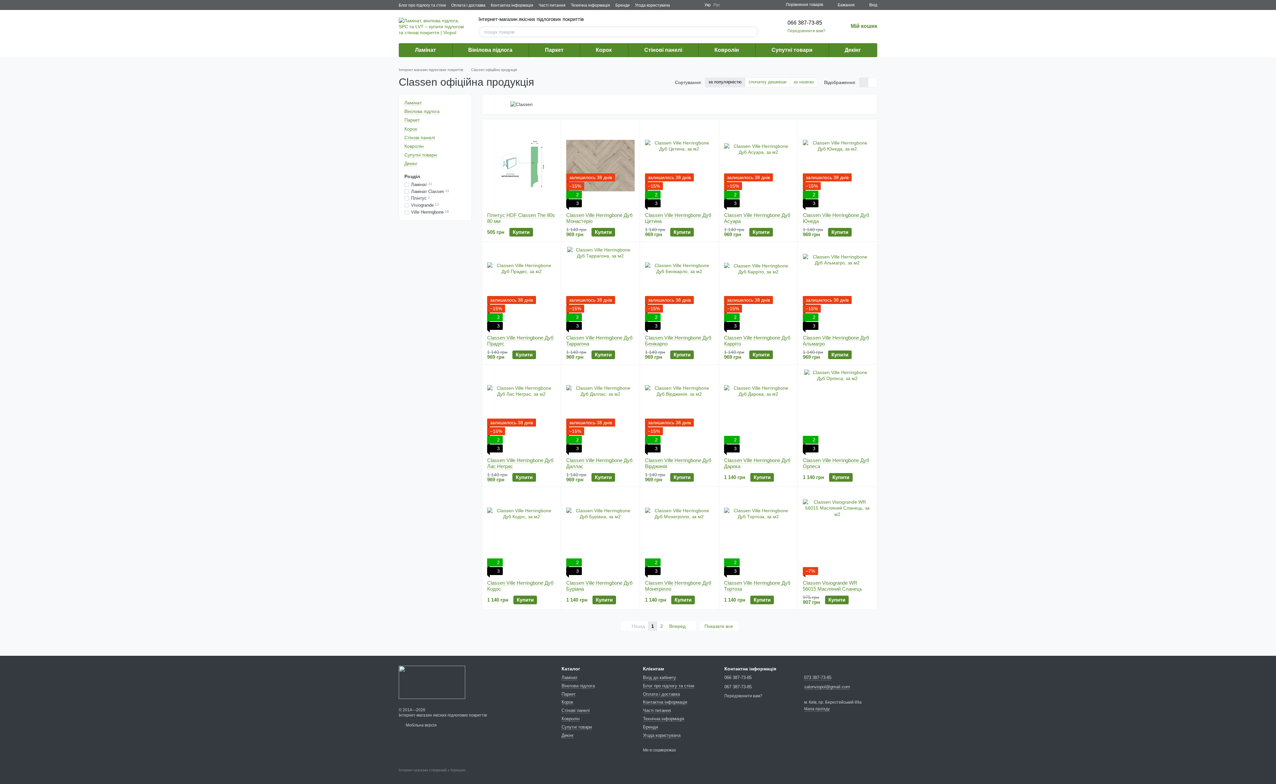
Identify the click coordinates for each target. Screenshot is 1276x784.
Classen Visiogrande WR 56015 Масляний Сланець (832, 586)
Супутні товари (792, 50)
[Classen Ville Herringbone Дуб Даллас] (600, 410)
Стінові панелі (663, 50)
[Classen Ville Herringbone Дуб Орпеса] (837, 410)
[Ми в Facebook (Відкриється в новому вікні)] (679, 5)
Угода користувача (652, 5)
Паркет (554, 50)
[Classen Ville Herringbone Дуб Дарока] (758, 410)
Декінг (853, 50)
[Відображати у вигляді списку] (872, 82)
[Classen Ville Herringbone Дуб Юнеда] (837, 165)
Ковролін (726, 50)
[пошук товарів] (753, 32)
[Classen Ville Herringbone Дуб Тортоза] (758, 533)
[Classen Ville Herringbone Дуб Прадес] (521, 288)
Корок (604, 50)
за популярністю (725, 81)
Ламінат (425, 50)
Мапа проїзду (817, 709)
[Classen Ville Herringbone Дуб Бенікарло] (679, 288)
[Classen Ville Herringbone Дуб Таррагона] (600, 288)
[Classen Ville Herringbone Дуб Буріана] (600, 533)
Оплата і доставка (468, 5)
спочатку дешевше (768, 81)
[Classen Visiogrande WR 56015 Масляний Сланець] (837, 533)
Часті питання (552, 5)
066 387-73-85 (805, 23)
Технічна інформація (590, 5)
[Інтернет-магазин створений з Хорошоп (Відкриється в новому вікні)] (432, 776)
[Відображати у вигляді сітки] (863, 82)
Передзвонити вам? (806, 31)
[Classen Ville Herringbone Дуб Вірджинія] (679, 410)
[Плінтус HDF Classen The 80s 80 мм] (521, 165)
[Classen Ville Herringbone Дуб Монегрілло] (679, 533)
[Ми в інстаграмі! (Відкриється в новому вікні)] (695, 5)
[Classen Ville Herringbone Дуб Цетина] (679, 165)
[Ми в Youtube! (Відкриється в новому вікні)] (687, 5)
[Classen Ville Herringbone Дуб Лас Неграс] (521, 410)
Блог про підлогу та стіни (422, 5)
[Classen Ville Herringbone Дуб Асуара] (758, 165)
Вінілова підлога (490, 50)
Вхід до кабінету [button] (659, 677)
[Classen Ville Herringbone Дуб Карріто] (758, 288)
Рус (716, 5)
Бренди (622, 5)
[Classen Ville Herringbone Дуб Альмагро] (837, 288)
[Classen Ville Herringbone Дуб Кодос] (521, 533)
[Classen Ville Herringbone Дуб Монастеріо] (600, 165)
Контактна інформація (512, 5)
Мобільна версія (421, 725)
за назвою (804, 81)
